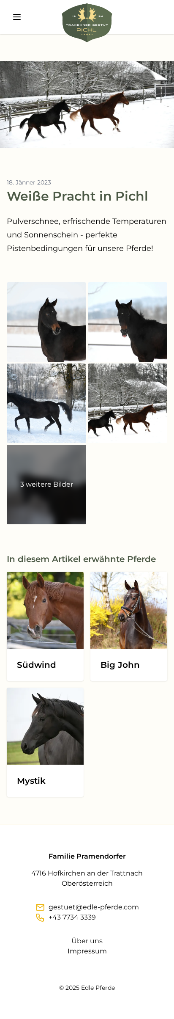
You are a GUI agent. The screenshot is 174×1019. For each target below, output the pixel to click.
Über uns (87, 941)
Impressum (87, 951)
